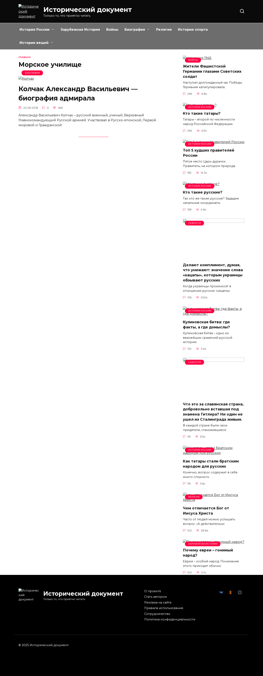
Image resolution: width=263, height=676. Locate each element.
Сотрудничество (157, 614)
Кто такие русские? (202, 192)
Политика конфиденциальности (169, 619)
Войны (112, 30)
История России (35, 30)
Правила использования (163, 608)
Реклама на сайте (158, 602)
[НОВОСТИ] (214, 257)
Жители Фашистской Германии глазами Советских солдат (212, 71)
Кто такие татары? (201, 113)
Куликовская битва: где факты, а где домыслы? (206, 324)
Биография (135, 30)
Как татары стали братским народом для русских (211, 463)
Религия (164, 30)
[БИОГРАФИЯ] (26, 79)
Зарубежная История (80, 30)
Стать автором (155, 597)
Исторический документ (87, 10)
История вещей (34, 43)
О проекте (152, 591)
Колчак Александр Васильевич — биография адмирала (78, 93)
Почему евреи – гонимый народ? (208, 552)
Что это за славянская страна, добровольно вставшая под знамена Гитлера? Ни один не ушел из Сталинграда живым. (213, 411)
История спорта (193, 30)
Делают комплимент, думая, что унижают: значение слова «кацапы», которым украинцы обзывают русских (213, 272)
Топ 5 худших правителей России (208, 153)
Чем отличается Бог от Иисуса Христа (206, 510)
